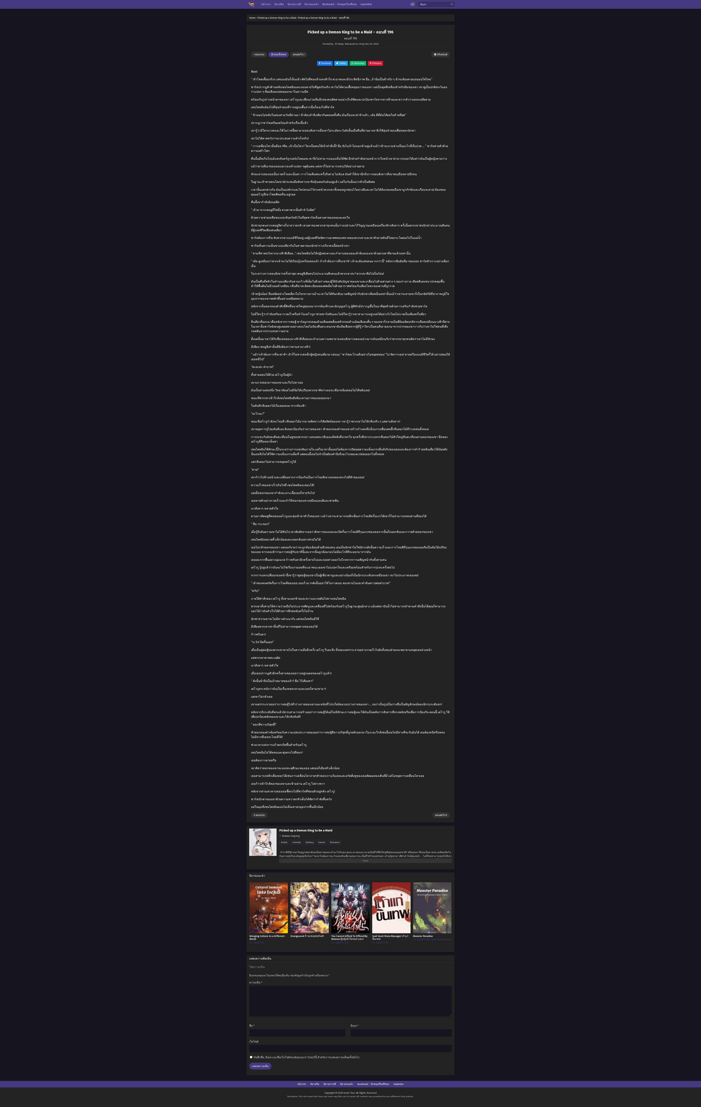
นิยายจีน (314, 1084)
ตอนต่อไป (298, 54)
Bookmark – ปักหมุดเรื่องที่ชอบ (373, 1084)
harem (321, 842)
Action (284, 842)
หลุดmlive (398, 1084)
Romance (335, 842)
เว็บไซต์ (253, 1041)
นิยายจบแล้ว (346, 1084)
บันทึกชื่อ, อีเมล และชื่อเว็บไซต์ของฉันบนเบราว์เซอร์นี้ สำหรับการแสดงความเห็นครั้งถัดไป (306, 1057)
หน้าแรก (301, 1084)
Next (254, 71)
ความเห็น (255, 982)
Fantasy (309, 842)
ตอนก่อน (259, 54)
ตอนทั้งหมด (279, 54)
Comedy (296, 842)
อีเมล (354, 1025)
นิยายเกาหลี (329, 1084)
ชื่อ (252, 1025)
